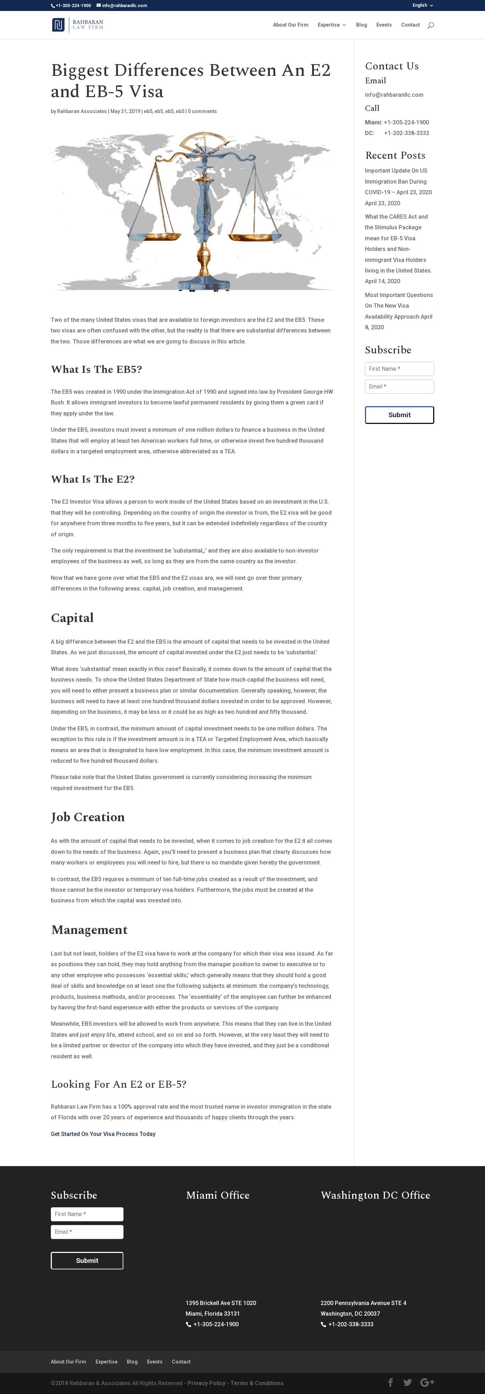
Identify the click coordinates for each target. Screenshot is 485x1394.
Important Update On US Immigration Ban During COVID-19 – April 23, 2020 (398, 181)
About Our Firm (291, 25)
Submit (399, 415)
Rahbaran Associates (82, 111)
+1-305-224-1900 (406, 122)
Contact (410, 25)
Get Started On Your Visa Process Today (103, 1134)
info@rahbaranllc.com (394, 94)
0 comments (202, 111)
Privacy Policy (206, 1383)
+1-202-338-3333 (406, 133)
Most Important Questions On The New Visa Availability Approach (399, 306)
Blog (361, 25)
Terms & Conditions (257, 1383)
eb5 (148, 111)
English (420, 5)
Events (384, 25)
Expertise (329, 25)
